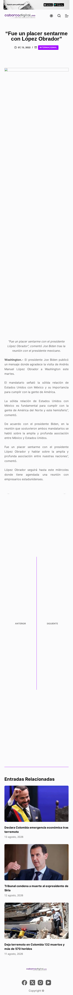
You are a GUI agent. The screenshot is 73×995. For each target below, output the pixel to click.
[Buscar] (59, 15)
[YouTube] (48, 982)
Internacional (48, 47)
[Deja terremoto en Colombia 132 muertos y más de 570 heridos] (36, 921)
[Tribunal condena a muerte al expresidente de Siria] (36, 862)
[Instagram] (40, 982)
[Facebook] (24, 982)
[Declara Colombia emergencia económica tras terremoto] (36, 804)
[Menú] (67, 16)
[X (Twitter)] (32, 982)
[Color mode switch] (51, 16)
